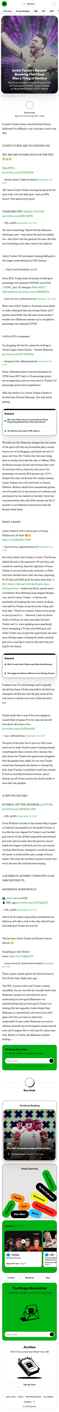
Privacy (20, 1397)
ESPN (48, 473)
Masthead (29, 1277)
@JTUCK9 (46, 804)
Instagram (28, 1402)
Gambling (15, 1255)
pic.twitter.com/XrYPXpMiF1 (32, 902)
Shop (48, 1277)
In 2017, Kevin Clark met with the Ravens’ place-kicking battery (28, 584)
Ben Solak (31, 113)
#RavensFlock (9, 291)
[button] (30, 4)
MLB (51, 11)
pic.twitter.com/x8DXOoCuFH (19, 809)
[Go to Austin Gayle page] (9, 1154)
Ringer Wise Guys (12, 1263)
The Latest (7, 11)
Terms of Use (11, 1397)
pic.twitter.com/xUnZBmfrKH (18, 728)
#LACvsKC (39, 211)
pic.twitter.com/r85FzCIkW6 (17, 215)
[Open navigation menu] (54, 4)
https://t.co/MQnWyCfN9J (16, 539)
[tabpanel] (29, 425)
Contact (11, 1277)
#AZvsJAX (12, 898)
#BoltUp (27, 211)
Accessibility (48, 1397)
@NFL (10, 168)
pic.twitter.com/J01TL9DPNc (18, 172)
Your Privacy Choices (33, 1397)
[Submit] (51, 1061)
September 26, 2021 (27, 223)
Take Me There (29, 1384)
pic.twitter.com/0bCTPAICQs (18, 354)
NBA (36, 11)
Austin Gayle (19, 1154)
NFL (43, 11)
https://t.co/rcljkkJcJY (21, 956)
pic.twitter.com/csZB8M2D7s (33, 291)
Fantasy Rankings (23, 11)
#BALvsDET (38, 287)
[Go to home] (4, 4)
